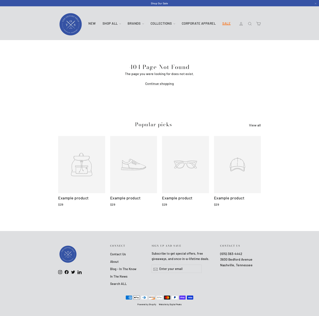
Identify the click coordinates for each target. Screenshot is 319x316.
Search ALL (118, 284)
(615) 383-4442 (231, 254)
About (114, 261)
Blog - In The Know (123, 269)
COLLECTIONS (162, 23)
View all (255, 125)
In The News (119, 276)
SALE (226, 23)
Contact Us (118, 254)
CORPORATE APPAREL (199, 23)
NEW (92, 23)
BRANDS (134, 23)
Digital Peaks (176, 304)
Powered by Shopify (146, 304)
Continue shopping (159, 83)
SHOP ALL (111, 23)
